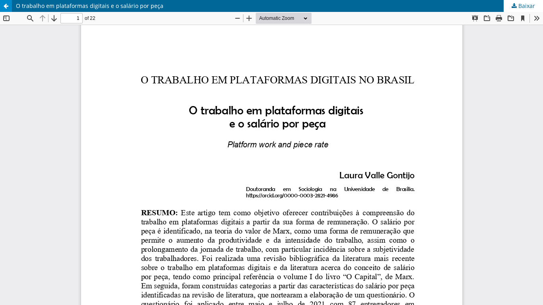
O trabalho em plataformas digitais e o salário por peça (89, 6)
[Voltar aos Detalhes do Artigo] (6, 6)
